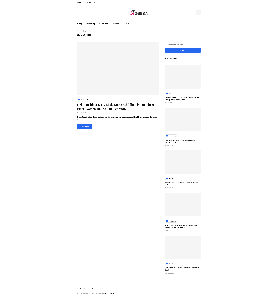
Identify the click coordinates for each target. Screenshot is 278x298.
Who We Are (91, 2)
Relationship (90, 24)
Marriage (116, 24)
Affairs (126, 24)
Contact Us (80, 2)
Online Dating (104, 24)
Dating (79, 24)
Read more (84, 126)
